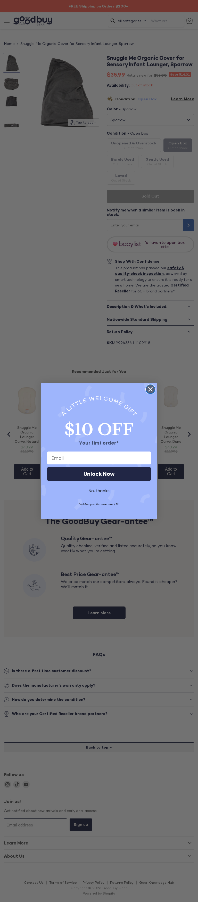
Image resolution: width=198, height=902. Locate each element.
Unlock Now (99, 474)
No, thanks (99, 491)
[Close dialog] (150, 389)
